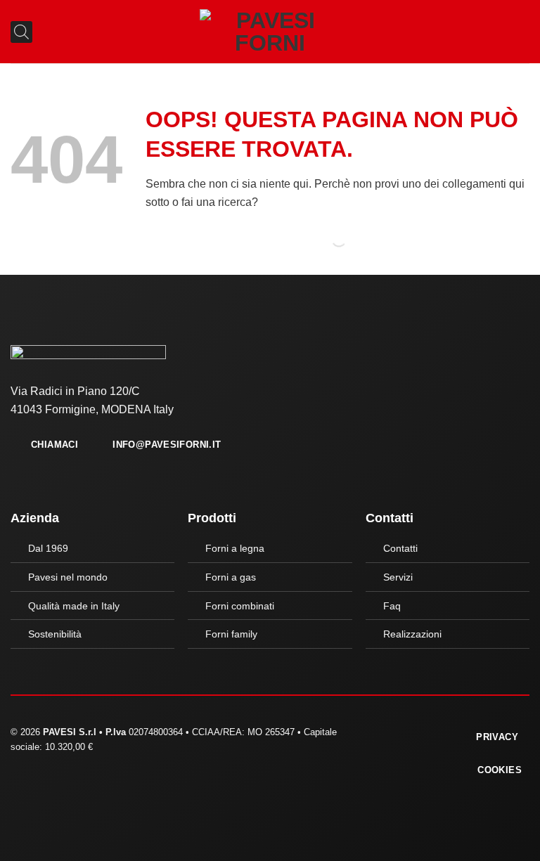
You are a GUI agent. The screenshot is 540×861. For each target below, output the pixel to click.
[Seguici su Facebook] (387, 735)
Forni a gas (230, 577)
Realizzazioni (412, 634)
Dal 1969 (48, 548)
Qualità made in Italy (74, 605)
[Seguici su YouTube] (422, 735)
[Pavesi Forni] (270, 31)
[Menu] (521, 31)
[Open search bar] (16, 32)
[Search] (327, 240)
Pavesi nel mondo (68, 577)
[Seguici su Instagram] (405, 735)
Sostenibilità (55, 634)
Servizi (398, 577)
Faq (392, 605)
